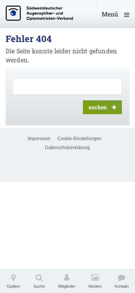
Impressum (39, 138)
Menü (110, 14)
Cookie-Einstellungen (79, 138)
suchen (97, 107)
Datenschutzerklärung (67, 147)
